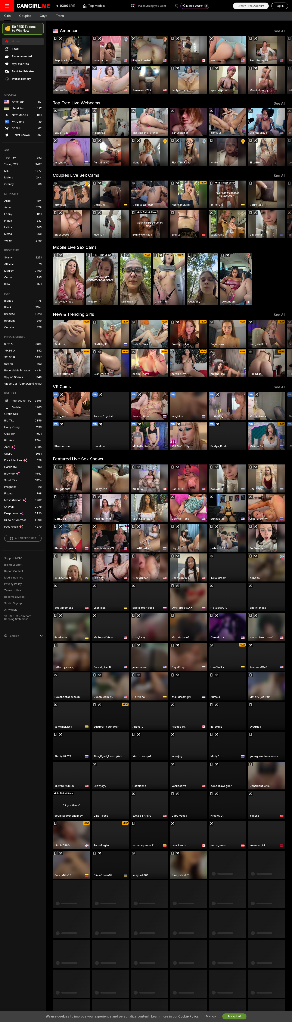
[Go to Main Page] (33, 6)
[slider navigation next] (281, 65)
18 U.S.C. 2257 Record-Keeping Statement (18, 618)
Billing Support (13, 564)
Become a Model (14, 596)
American (69, 30)
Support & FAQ (13, 558)
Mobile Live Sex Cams (75, 247)
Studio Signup (13, 603)
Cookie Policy (188, 1016)
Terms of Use (12, 590)
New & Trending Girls (73, 314)
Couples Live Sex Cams (76, 175)
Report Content (13, 571)
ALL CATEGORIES (25, 538)
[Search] (177, 6)
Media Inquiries (13, 577)
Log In (280, 5)
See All (279, 31)
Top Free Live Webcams (76, 102)
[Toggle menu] (7, 6)
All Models (10, 609)
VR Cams (62, 386)
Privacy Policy (13, 584)
